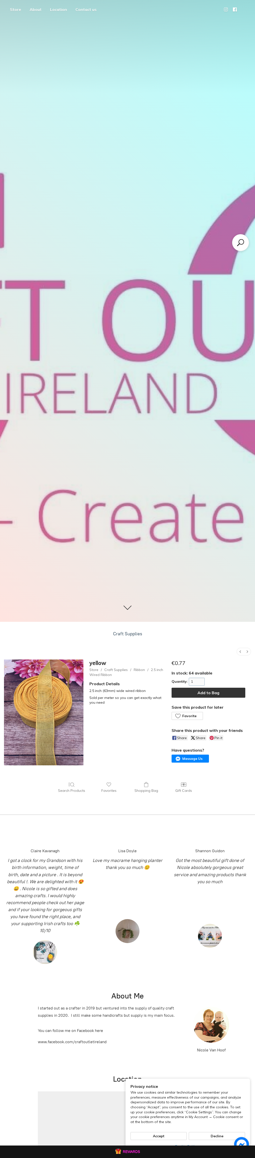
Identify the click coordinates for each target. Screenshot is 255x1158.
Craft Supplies (127, 634)
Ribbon (139, 669)
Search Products (71, 790)
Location (58, 9)
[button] (187, 716)
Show (127, 1152)
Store (15, 9)
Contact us (86, 9)
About (36, 9)
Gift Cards (183, 790)
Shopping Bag (146, 790)
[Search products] (240, 242)
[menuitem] (240, 651)
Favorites (109, 790)
